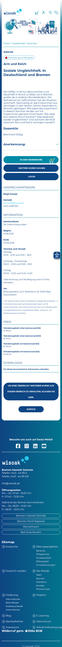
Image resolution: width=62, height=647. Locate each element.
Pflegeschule (42, 554)
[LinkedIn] (35, 445)
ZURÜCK (31, 409)
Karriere (40, 578)
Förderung (12, 595)
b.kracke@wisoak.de (13, 203)
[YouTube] (44, 445)
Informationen (13, 599)
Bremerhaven (31, 526)
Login (31, 176)
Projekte (41, 595)
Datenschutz (43, 621)
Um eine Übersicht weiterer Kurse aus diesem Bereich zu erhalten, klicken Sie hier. (31, 391)
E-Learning (42, 615)
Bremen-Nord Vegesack (31, 521)
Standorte (41, 582)
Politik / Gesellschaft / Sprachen (20, 43)
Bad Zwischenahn (31, 532)
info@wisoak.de (11, 483)
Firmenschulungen (45, 565)
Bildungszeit (42, 561)
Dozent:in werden (16, 571)
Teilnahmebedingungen (48, 627)
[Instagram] (26, 445)
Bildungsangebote (47, 546)
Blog (8, 615)
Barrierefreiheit (14, 621)
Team (39, 575)
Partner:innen (43, 589)
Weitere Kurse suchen (31, 168)
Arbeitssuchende (14, 606)
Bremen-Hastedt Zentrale (31, 515)
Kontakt (40, 585)
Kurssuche (12, 546)
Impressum (12, 627)
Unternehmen (13, 609)
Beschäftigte (12, 602)
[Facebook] (18, 445)
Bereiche (40, 550)
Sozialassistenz (43, 558)
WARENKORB (36, 160)
